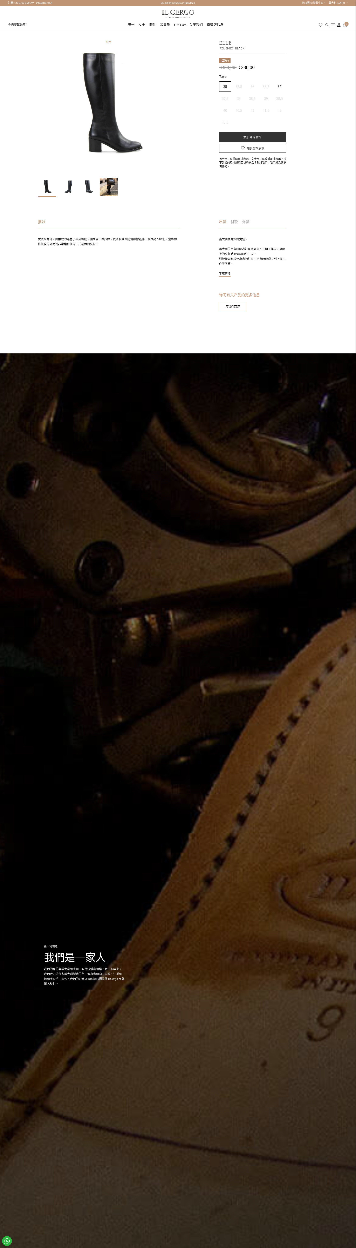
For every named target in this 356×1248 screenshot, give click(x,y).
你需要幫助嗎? (17, 24)
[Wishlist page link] (320, 25)
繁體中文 (318, 2)
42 (279, 110)
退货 (245, 222)
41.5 (266, 110)
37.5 (225, 98)
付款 (234, 222)
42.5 (225, 122)
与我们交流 (232, 306)
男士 (131, 25)
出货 (222, 222)
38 (239, 98)
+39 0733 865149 (24, 2)
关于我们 (196, 25)
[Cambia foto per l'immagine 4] (109, 187)
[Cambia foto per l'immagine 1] (47, 187)
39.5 (279, 98)
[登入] (338, 25)
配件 (152, 25)
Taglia (223, 76)
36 (252, 86)
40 (225, 110)
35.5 (238, 86)
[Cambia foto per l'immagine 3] (88, 187)
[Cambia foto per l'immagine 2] (68, 187)
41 (252, 110)
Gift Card (180, 25)
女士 (142, 25)
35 (225, 86)
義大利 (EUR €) (337, 2)
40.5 (238, 110)
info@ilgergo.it (44, 2)
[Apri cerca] (327, 25)
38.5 (252, 98)
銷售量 (165, 25)
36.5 (266, 86)
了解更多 (225, 273)
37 (279, 86)
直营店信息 (215, 25)
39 (266, 98)
